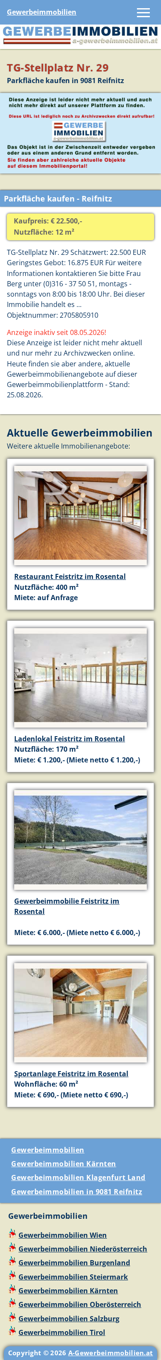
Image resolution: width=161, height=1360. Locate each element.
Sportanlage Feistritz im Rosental (71, 1073)
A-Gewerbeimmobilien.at (110, 1352)
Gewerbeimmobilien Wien (62, 1235)
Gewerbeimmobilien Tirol (61, 1332)
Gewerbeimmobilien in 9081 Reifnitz (76, 1191)
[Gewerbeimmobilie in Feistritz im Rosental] (80, 890)
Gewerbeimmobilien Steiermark (73, 1277)
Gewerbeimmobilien (41, 12)
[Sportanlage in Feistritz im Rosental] (80, 1063)
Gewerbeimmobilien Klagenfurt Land (78, 1177)
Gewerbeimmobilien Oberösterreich (79, 1304)
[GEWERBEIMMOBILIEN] (80, 44)
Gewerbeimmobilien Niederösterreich (82, 1249)
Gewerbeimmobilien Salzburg (68, 1318)
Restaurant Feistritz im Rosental (70, 576)
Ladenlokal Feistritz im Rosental (69, 739)
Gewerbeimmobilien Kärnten (63, 1163)
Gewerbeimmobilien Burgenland (74, 1262)
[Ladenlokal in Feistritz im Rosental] (80, 728)
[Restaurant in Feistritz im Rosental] (80, 566)
